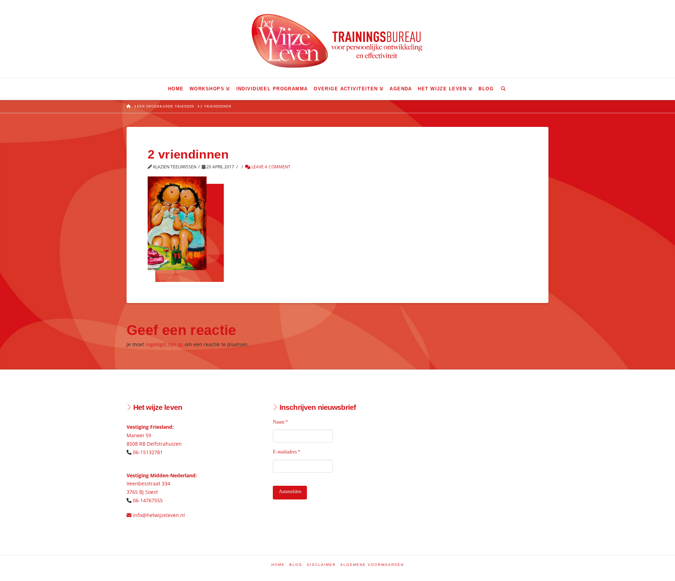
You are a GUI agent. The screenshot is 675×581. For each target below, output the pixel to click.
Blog (295, 565)
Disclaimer (321, 565)
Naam (280, 422)
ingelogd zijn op (164, 344)
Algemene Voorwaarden (372, 565)
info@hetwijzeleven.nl (158, 515)
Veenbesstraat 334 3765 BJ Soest (162, 484)
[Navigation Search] (503, 89)
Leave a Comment (270, 167)
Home (278, 565)
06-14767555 (148, 500)
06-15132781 (148, 452)
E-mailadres (287, 451)
